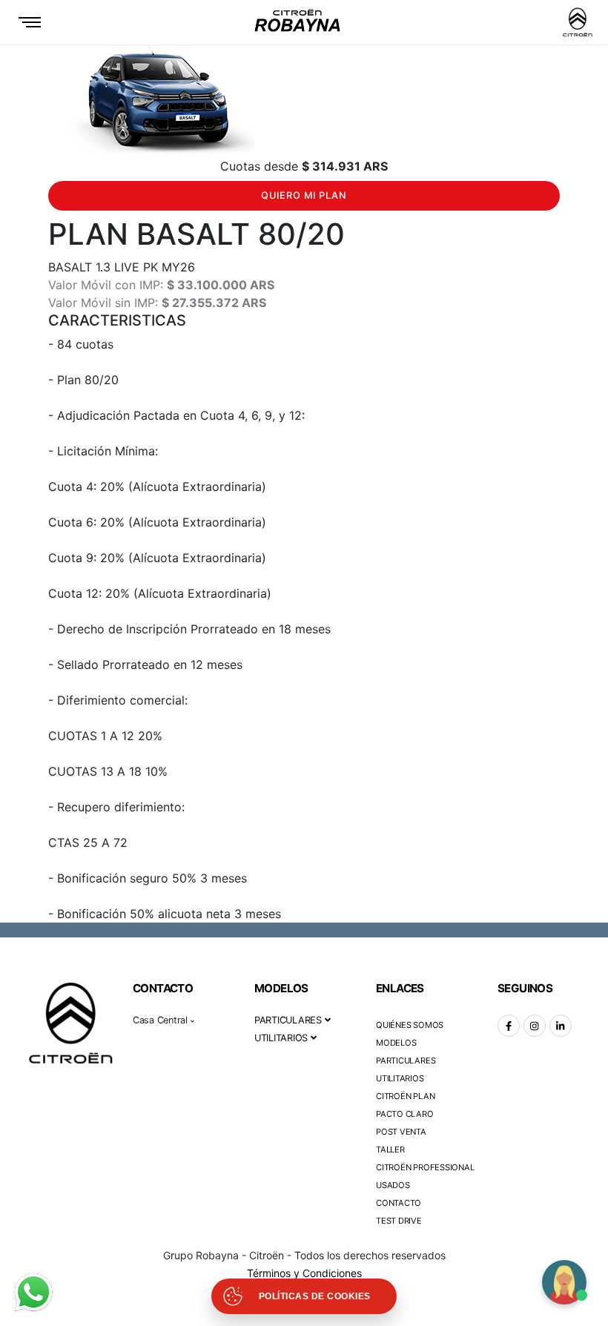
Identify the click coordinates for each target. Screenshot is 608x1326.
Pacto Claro (405, 1114)
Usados (393, 1185)
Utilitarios (400, 1078)
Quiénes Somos (409, 1025)
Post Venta (401, 1132)
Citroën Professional (425, 1167)
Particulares (405, 1060)
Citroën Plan (405, 1096)
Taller (390, 1149)
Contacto (398, 1203)
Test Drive (399, 1221)
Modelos (396, 1043)
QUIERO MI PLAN (304, 195)
